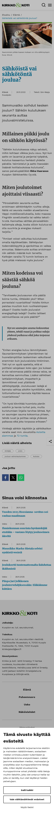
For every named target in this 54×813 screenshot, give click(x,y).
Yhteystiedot (27, 727)
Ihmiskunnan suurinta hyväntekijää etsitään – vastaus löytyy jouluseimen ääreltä (25, 532)
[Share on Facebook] (5, 477)
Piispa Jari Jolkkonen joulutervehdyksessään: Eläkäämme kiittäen (24, 585)
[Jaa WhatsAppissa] (21, 477)
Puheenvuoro (27, 697)
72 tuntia (22, 435)
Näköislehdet (27, 711)
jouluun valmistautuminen (15, 456)
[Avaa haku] (44, 5)
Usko (4, 524)
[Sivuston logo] (15, 4)
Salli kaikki (27, 790)
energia (8, 451)
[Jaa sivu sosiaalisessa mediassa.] (50, 441)
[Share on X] (13, 477)
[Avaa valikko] (50, 5)
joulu (20, 451)
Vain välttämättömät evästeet (27, 799)
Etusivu (6, 15)
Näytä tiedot (27, 807)
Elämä (16, 15)
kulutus (36, 456)
